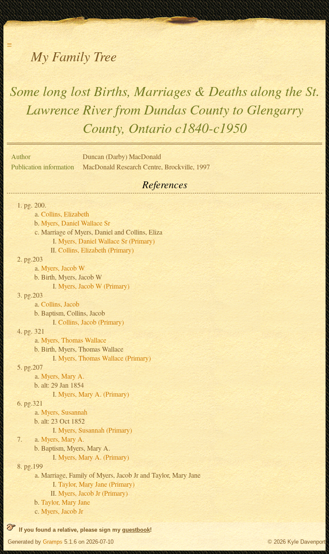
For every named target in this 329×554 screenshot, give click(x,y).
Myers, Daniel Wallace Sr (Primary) (106, 240)
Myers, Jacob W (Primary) (93, 285)
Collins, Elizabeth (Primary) (96, 249)
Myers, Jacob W (63, 267)
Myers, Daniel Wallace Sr (75, 222)
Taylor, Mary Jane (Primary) (96, 483)
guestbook (136, 530)
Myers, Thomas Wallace (73, 339)
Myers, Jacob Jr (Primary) (93, 492)
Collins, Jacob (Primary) (91, 321)
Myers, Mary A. (62, 375)
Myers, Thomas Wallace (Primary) (104, 357)
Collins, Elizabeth (65, 213)
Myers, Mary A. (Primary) (93, 393)
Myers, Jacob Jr (62, 510)
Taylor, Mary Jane (65, 501)
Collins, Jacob (60, 303)
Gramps (53, 542)
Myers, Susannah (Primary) (95, 429)
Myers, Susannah (64, 411)
